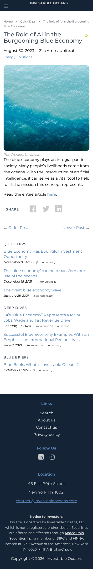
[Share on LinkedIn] (58, 210)
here (51, 194)
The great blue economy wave (33, 290)
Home (8, 21)
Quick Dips (28, 21)
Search (46, 413)
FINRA (78, 538)
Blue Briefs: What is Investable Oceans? (41, 364)
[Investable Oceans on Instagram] (52, 458)
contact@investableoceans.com (46, 501)
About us (46, 420)
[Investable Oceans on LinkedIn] (41, 458)
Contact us (46, 427)
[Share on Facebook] (32, 210)
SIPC (61, 538)
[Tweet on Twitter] (45, 210)
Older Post (18, 227)
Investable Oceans (64, 558)
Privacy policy (46, 434)
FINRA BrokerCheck (55, 549)
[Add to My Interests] (86, 34)
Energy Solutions (18, 57)
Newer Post (73, 227)
